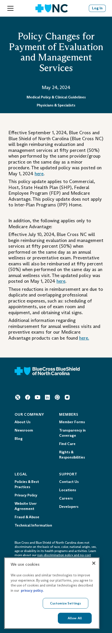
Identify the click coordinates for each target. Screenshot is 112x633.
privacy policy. (32, 590)
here (39, 174)
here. (84, 338)
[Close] (93, 563)
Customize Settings (65, 603)
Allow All (75, 618)
